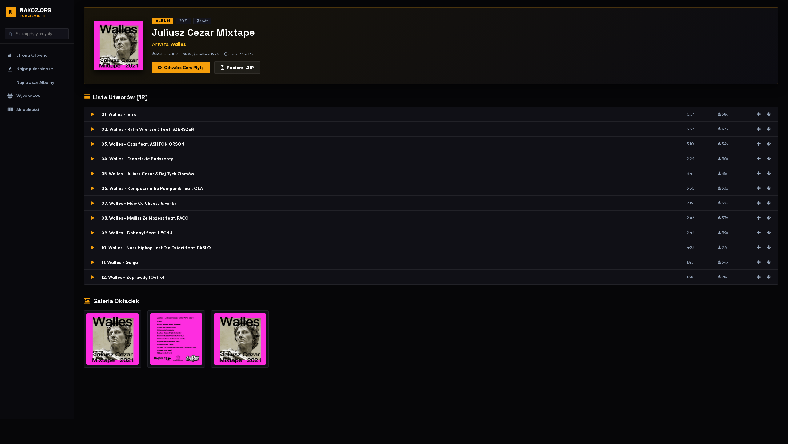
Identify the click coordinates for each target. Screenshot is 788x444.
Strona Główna (32, 55)
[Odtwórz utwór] (92, 114)
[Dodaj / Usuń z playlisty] (758, 114)
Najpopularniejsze (34, 69)
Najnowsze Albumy (35, 82)
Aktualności (27, 109)
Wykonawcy (28, 96)
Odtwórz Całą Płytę (184, 67)
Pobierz (240, 67)
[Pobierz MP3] (769, 114)
